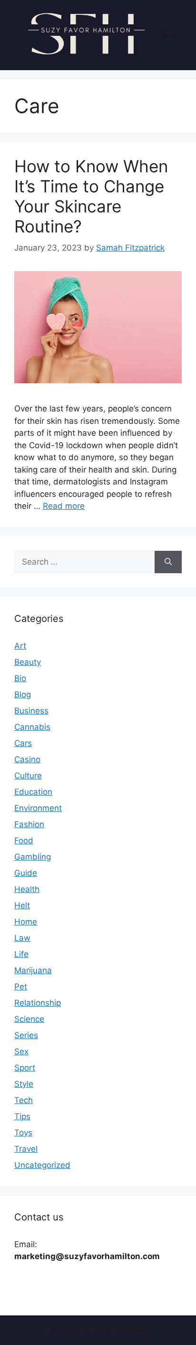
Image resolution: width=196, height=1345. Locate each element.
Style (23, 1084)
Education (33, 792)
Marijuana (33, 970)
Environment (38, 808)
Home (25, 921)
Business (31, 710)
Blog (22, 694)
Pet (20, 986)
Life (21, 954)
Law (22, 938)
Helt (22, 905)
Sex (21, 1051)
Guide (25, 873)
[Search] (168, 562)
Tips (22, 1116)
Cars (23, 743)
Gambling (32, 857)
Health (26, 889)
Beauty (27, 662)
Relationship (37, 1003)
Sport (24, 1067)
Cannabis (32, 727)
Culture (28, 775)
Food (23, 840)
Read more (64, 506)
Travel (26, 1149)
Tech (23, 1100)
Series (26, 1035)
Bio (20, 678)
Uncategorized (42, 1165)
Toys (23, 1132)
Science (29, 1019)
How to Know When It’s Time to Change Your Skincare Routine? (91, 196)
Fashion (29, 824)
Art (20, 646)
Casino (27, 759)
